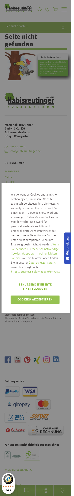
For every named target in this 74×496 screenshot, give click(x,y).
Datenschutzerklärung (42, 262)
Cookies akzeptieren (35, 299)
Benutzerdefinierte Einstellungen (35, 286)
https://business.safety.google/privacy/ (35, 271)
